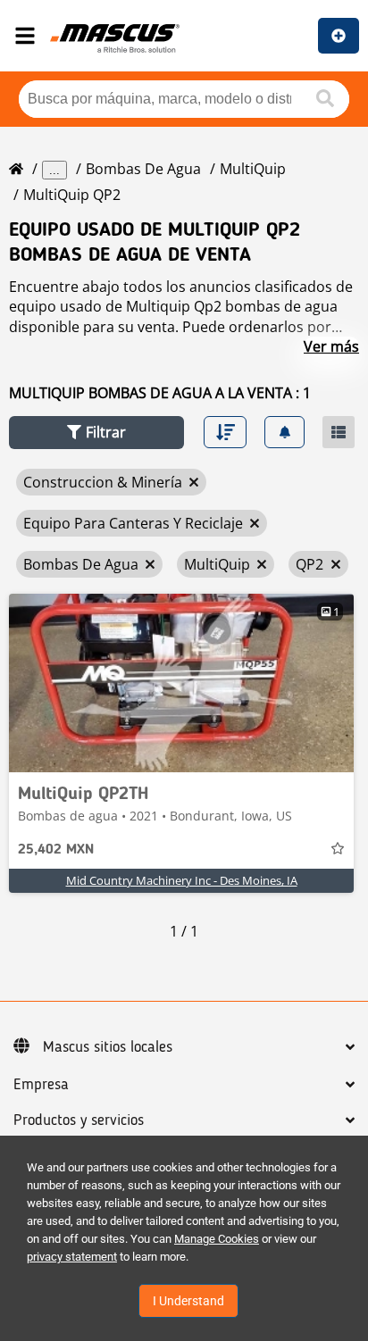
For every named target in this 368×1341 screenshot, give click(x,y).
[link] (181, 683)
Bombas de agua (143, 169)
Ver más (331, 346)
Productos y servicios (78, 1120)
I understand (188, 1301)
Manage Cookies (216, 1238)
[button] (96, 432)
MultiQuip (253, 169)
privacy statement (72, 1256)
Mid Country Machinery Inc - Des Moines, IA (181, 880)
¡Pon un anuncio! (338, 36)
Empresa (41, 1085)
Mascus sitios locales (107, 1047)
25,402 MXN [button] (56, 850)
